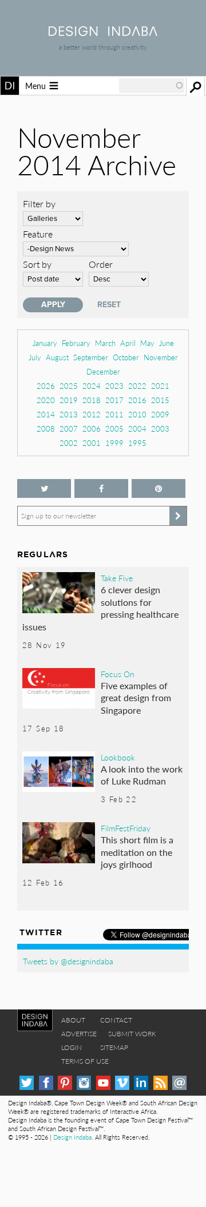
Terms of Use (85, 1061)
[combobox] (151, 85)
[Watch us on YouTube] (103, 1083)
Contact (116, 1020)
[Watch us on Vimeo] (122, 1083)
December (103, 371)
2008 (46, 428)
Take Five (117, 578)
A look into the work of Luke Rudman (142, 775)
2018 (91, 400)
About (73, 1020)
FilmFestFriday (125, 828)
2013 (69, 414)
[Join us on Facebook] (101, 488)
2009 (160, 414)
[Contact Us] (179, 1083)
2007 (69, 428)
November (161, 357)
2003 (160, 428)
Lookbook (118, 757)
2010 (137, 414)
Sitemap (114, 1047)
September (90, 357)
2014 (46, 414)
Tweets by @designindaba (68, 961)
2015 (160, 400)
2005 (114, 428)
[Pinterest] (65, 1083)
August (57, 357)
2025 (69, 385)
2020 (46, 400)
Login (71, 1047)
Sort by (37, 264)
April (128, 342)
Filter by (39, 203)
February (76, 342)
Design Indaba (72, 1137)
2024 (91, 385)
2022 (137, 385)
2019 (69, 400)
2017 (114, 400)
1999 (114, 442)
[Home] (103, 32)
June (166, 342)
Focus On (117, 673)
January (45, 342)
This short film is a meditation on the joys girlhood (137, 852)
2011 (114, 414)
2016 (137, 400)
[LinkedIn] (141, 1083)
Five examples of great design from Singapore (136, 698)
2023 (114, 385)
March (105, 342)
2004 (137, 428)
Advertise (79, 1034)
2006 (91, 428)
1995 (137, 442)
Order (101, 264)
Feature (38, 233)
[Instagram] (84, 1083)
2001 (91, 442)
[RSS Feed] (160, 1083)
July (35, 357)
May (147, 342)
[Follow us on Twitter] (44, 488)
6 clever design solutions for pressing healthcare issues (100, 608)
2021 (160, 385)
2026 (46, 385)
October (126, 357)
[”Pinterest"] (158, 488)
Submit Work (132, 1034)
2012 (91, 414)
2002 (69, 442)
